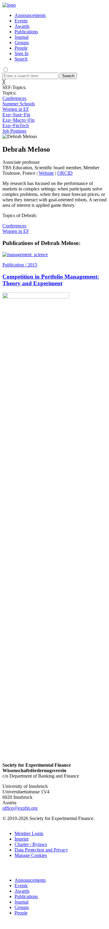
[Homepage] (9, 5)
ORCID (65, 173)
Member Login (29, 833)
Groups (22, 42)
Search (21, 58)
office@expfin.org (20, 808)
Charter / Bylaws (31, 844)
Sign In (21, 53)
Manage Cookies (31, 855)
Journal (21, 37)
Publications (26, 31)
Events (21, 20)
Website (46, 173)
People (21, 48)
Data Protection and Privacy (41, 849)
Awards (22, 26)
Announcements (30, 15)
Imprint (21, 838)
